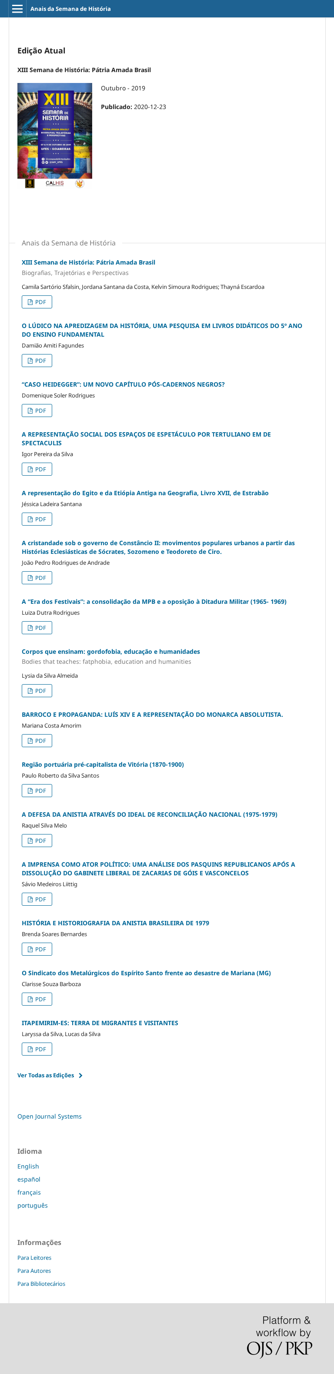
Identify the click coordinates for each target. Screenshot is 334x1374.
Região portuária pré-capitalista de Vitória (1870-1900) (103, 764)
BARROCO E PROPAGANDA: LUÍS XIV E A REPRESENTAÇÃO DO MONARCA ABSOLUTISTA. (152, 714)
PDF (40, 302)
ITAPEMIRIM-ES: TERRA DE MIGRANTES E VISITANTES (100, 1023)
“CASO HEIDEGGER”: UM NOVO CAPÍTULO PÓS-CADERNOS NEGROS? (123, 384)
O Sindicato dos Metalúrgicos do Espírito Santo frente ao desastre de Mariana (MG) (146, 973)
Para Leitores (34, 1257)
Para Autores (34, 1271)
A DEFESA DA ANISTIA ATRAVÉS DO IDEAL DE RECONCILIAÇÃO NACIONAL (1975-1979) (149, 814)
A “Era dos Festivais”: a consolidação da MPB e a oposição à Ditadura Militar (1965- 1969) (154, 601)
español (28, 1179)
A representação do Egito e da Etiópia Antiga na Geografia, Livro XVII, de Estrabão (145, 493)
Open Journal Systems (49, 1116)
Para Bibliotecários (41, 1284)
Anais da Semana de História (70, 9)
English (28, 1166)
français (29, 1192)
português (32, 1205)
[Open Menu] (17, 8)
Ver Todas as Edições (45, 1075)
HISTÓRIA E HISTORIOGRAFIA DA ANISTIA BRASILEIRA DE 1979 (115, 923)
